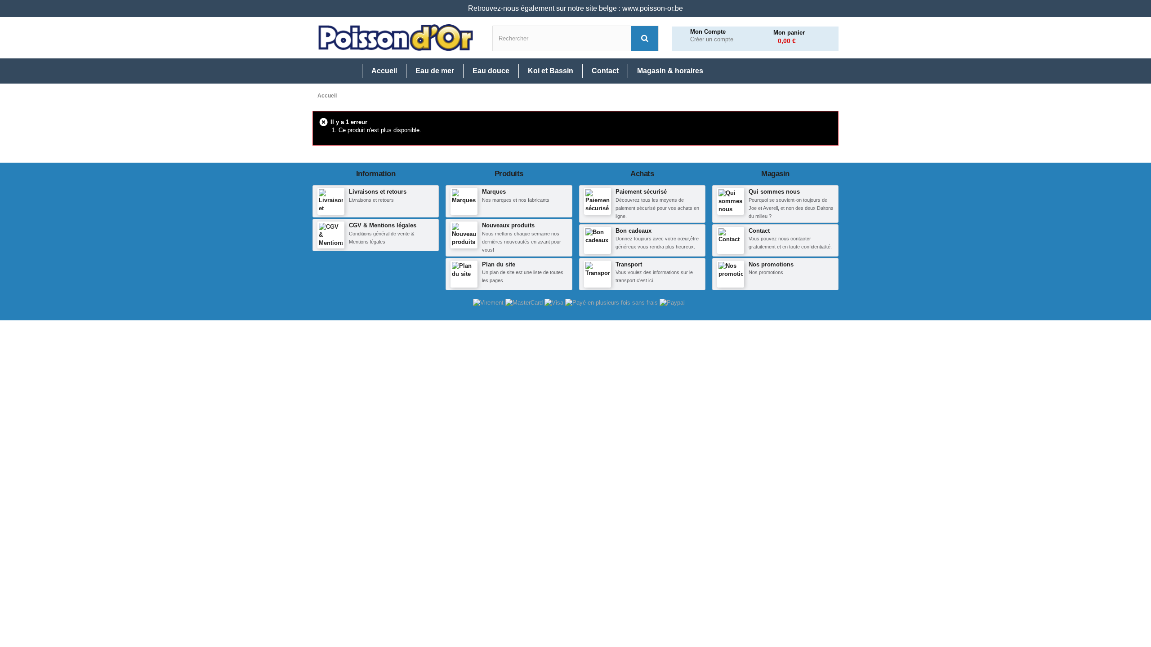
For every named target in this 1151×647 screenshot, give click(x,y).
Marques (494, 191)
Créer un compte (711, 39)
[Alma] (612, 302)
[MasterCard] (524, 302)
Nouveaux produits (508, 225)
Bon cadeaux (633, 230)
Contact (759, 230)
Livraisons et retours (377, 191)
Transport (629, 264)
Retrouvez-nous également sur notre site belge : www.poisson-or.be (575, 8)
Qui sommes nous (774, 191)
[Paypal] (672, 302)
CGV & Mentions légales (382, 225)
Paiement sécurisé (641, 191)
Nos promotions (771, 264)
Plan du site (498, 264)
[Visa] (554, 302)
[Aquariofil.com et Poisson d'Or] (395, 38)
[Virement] (489, 302)
